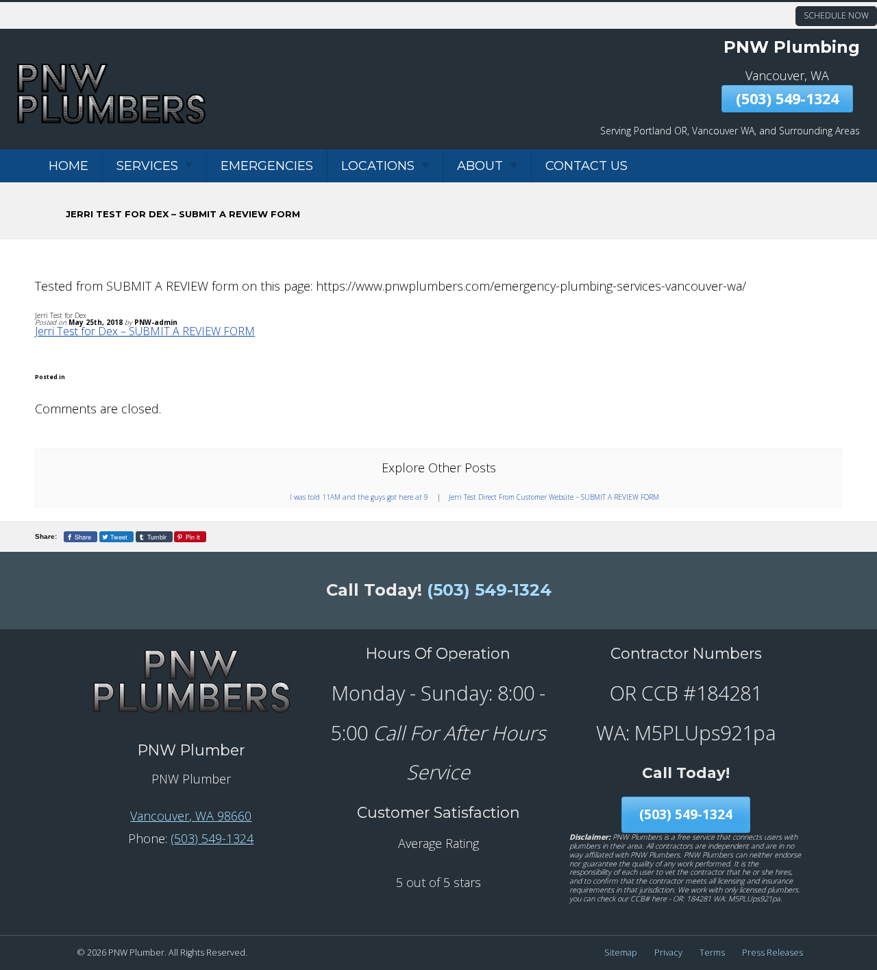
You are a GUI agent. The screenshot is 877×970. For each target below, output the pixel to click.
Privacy (668, 952)
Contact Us (586, 165)
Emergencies (267, 165)
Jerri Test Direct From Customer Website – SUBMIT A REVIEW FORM (554, 497)
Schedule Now (836, 15)
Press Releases (772, 952)
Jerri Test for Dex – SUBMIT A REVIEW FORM (145, 331)
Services (147, 165)
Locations (378, 165)
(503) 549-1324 (787, 98)
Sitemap (620, 952)
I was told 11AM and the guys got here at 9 (359, 497)
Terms (712, 952)
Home (68, 165)
